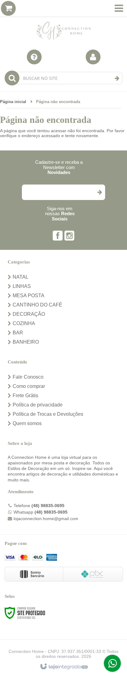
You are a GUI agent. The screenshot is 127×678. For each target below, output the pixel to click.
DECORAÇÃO (29, 314)
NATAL (20, 277)
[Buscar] (117, 78)
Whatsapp (41, 512)
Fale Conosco (28, 377)
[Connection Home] (63, 21)
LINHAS (22, 286)
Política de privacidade (38, 404)
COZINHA (24, 323)
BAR (18, 332)
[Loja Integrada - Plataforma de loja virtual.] (63, 667)
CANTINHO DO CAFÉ (37, 304)
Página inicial (13, 101)
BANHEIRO (26, 342)
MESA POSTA (28, 295)
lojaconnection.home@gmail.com (46, 518)
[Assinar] (99, 192)
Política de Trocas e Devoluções (48, 414)
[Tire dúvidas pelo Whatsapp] (112, 663)
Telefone (39, 505)
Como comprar (29, 386)
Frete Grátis (25, 395)
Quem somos (27, 423)
